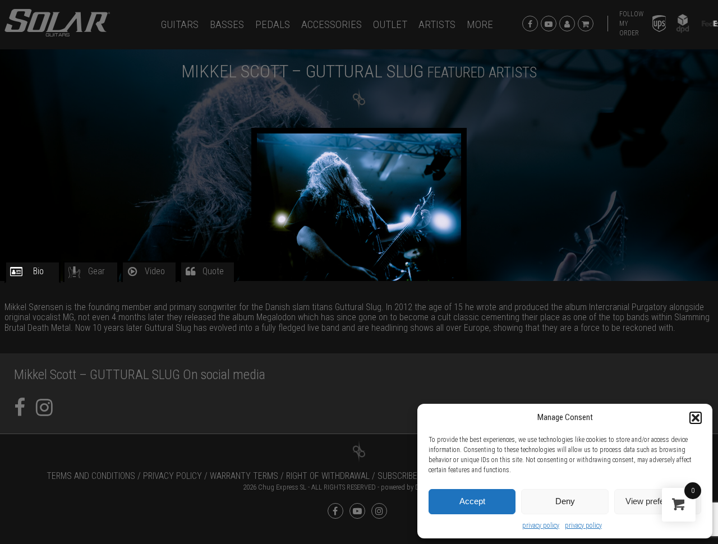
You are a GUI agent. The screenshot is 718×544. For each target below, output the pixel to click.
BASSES (227, 24)
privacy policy (540, 525)
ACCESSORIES (331, 24)
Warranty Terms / (247, 476)
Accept (472, 501)
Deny (565, 501)
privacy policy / (175, 476)
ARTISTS (436, 24)
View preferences (657, 501)
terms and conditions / (94, 476)
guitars (180, 24)
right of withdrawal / (330, 476)
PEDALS (272, 24)
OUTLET (390, 24)
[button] (695, 417)
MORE (480, 24)
